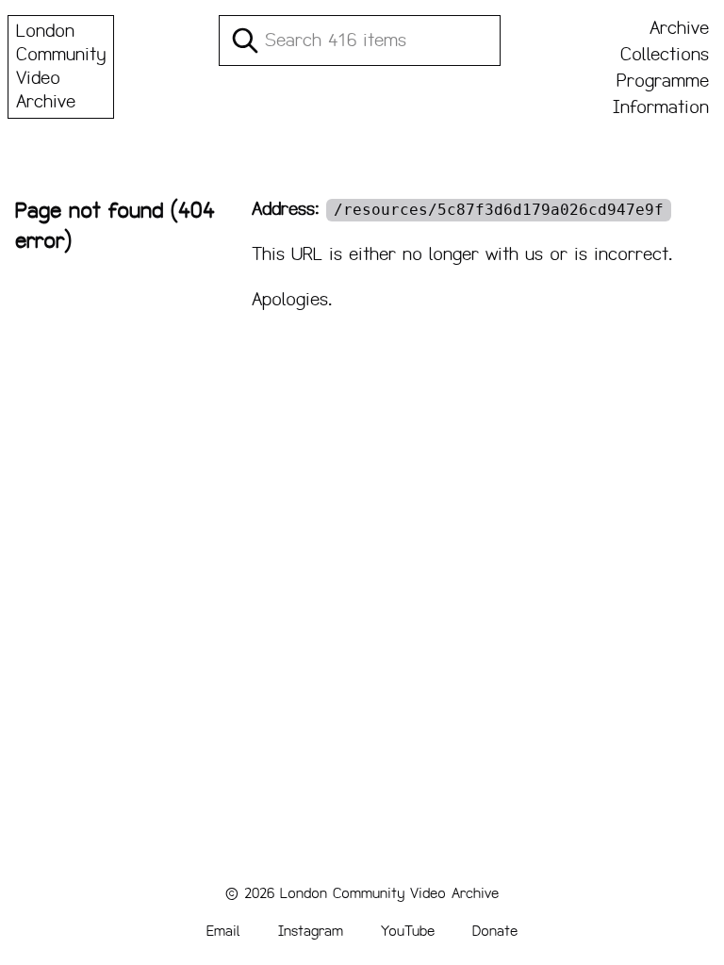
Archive (679, 28)
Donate (495, 931)
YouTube (408, 931)
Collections (664, 54)
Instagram (310, 931)
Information (661, 107)
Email (223, 931)
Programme (663, 81)
